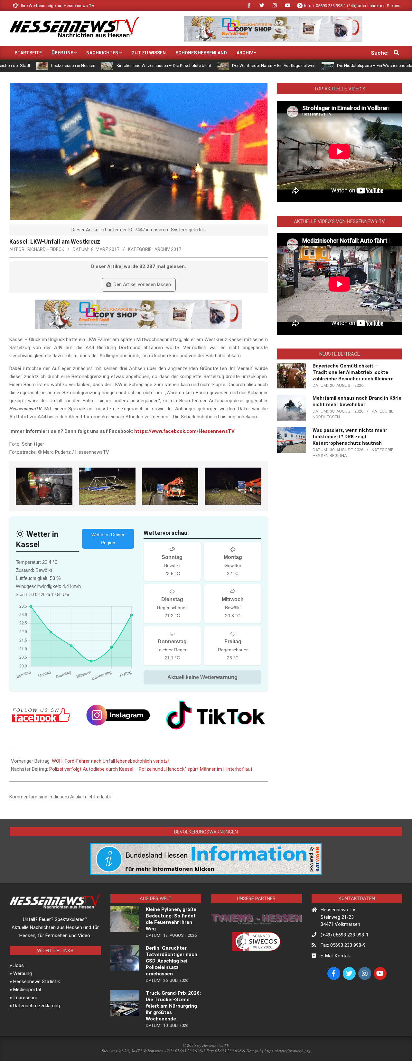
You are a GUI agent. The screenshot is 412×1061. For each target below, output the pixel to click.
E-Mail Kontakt (336, 956)
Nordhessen (326, 416)
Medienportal (27, 989)
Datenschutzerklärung (36, 1006)
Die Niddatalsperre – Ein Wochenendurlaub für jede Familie (355, 65)
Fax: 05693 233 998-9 (343, 945)
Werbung (22, 973)
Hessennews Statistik (36, 981)
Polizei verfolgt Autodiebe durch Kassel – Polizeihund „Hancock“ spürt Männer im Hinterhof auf (151, 769)
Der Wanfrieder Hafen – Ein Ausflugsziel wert (238, 65)
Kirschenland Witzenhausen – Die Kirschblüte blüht (127, 65)
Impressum (25, 998)
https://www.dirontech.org (288, 1051)
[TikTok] (215, 715)
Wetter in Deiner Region (108, 538)
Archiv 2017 (167, 249)
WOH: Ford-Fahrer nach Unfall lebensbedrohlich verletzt (111, 761)
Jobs (18, 965)
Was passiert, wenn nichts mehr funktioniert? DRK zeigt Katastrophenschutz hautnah (350, 436)
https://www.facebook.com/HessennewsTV (184, 431)
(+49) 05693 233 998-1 (345, 935)
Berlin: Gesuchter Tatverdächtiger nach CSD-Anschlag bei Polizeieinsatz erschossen (171, 961)
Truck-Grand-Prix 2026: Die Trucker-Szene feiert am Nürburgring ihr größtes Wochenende (173, 1006)
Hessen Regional (331, 455)
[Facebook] (41, 715)
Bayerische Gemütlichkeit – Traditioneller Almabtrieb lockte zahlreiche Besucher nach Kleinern (353, 372)
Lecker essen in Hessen (37, 65)
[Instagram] (118, 715)
